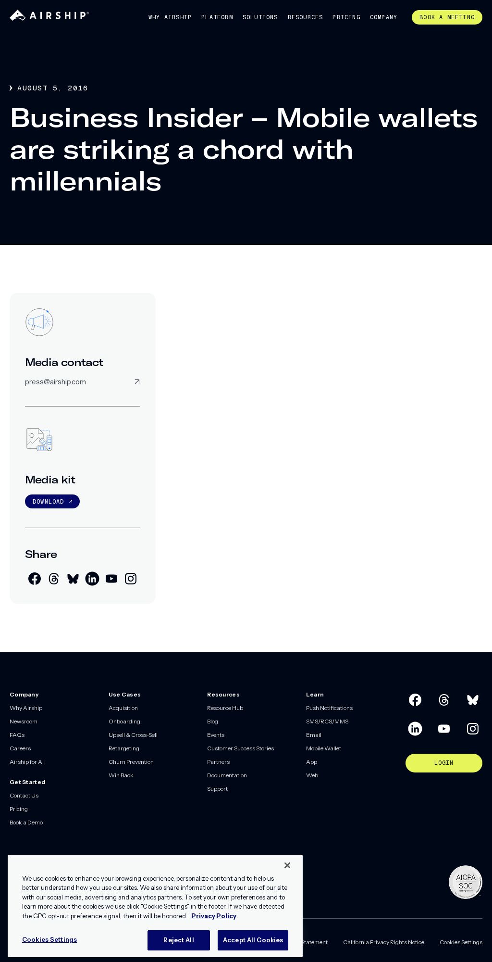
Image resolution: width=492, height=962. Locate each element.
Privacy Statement (304, 942)
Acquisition (123, 707)
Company (383, 17)
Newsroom (23, 721)
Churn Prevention (131, 761)
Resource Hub (225, 707)
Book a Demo (26, 822)
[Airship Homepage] (49, 18)
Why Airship (170, 17)
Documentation (227, 775)
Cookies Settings (461, 942)
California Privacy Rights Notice (383, 942)
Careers (20, 748)
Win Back (121, 775)
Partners (218, 761)
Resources (305, 17)
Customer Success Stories (240, 748)
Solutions (260, 17)
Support (217, 788)
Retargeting (124, 748)
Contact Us (24, 795)
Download (48, 502)
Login (444, 763)
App (311, 761)
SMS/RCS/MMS (327, 721)
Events (215, 734)
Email (313, 734)
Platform (217, 17)
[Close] (287, 865)
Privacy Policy (213, 916)
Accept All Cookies (253, 940)
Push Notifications (329, 707)
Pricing (346, 17)
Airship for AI (27, 761)
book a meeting (447, 17)
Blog (212, 721)
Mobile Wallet (323, 748)
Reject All (178, 940)
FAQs (17, 734)
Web (312, 775)
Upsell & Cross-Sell (133, 734)
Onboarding (124, 721)
